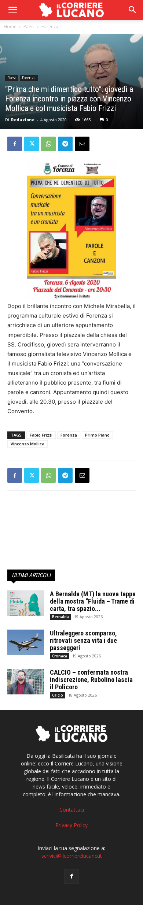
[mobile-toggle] (12, 10)
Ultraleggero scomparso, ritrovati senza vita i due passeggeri (83, 640)
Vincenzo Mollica (27, 443)
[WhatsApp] (48, 144)
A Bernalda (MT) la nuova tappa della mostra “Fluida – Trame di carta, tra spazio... (93, 601)
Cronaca (59, 656)
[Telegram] (65, 144)
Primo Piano (97, 435)
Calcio (57, 695)
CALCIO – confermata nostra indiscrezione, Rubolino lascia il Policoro (91, 679)
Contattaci (71, 809)
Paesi (28, 26)
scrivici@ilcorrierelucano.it (71, 855)
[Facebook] (14, 144)
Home (10, 26)
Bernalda (60, 616)
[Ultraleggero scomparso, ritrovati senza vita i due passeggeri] (25, 642)
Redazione (22, 119)
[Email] (82, 144)
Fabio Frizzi (41, 435)
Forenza (49, 26)
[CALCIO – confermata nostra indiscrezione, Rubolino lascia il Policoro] (25, 681)
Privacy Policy (71, 824)
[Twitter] (31, 144)
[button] (132, 10)
